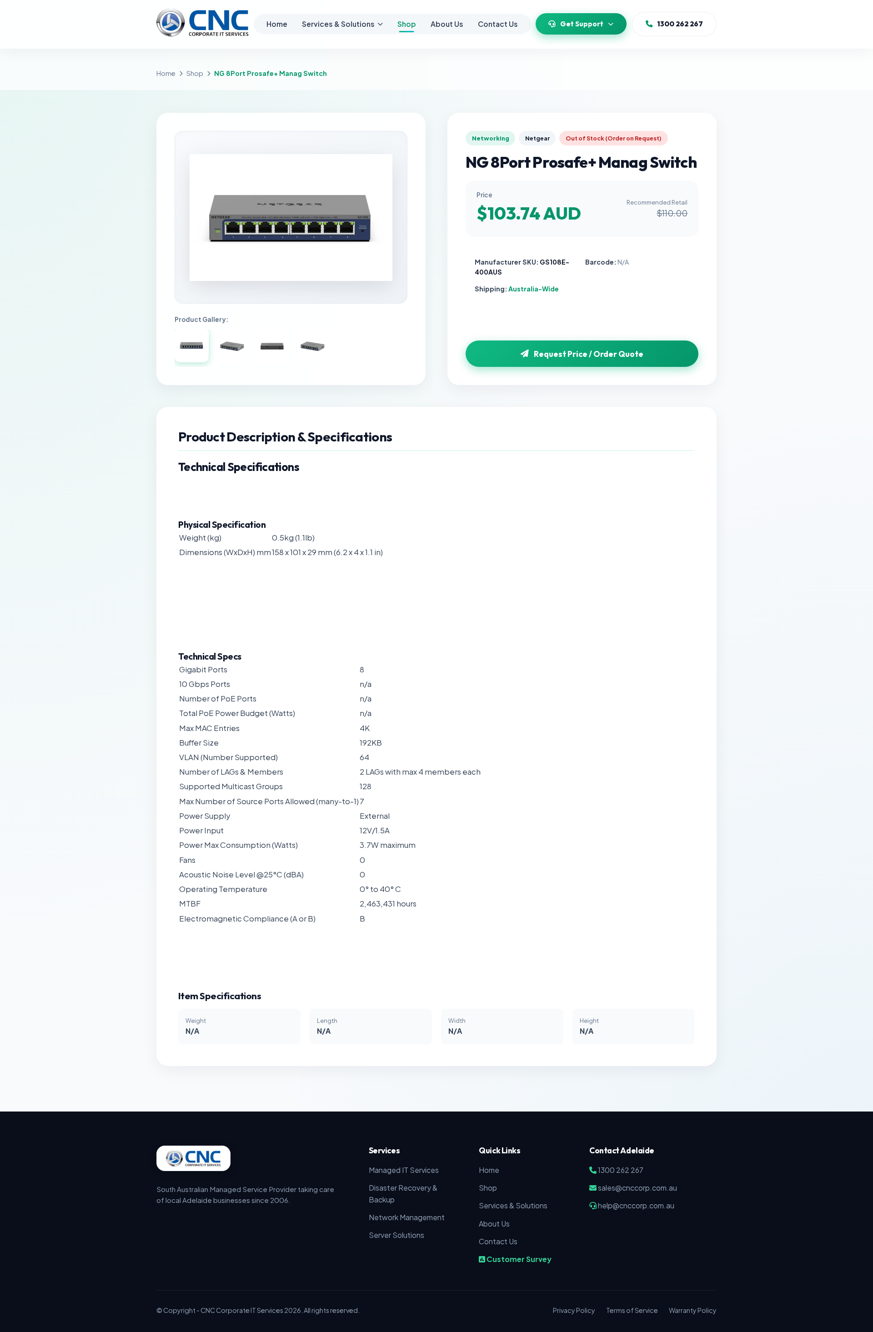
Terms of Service (632, 1310)
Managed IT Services (404, 1170)
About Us (447, 24)
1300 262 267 (680, 24)
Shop (406, 24)
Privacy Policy (574, 1310)
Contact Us (498, 24)
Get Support (581, 24)
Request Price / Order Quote (588, 354)
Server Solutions (396, 1235)
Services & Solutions (338, 24)
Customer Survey (518, 1259)
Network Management (407, 1217)
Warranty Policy (693, 1310)
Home (276, 24)
